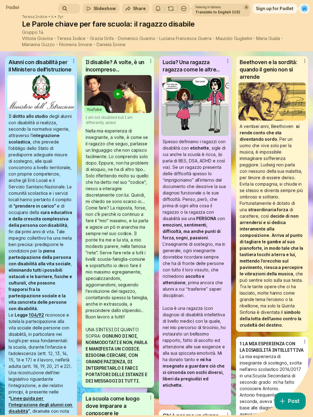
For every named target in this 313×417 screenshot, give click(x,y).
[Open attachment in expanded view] (41, 93)
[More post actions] (69, 63)
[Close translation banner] (246, 7)
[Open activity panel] (158, 8)
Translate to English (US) (217, 12)
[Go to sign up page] (304, 8)
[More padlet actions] (184, 8)
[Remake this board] (171, 8)
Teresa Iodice (34, 17)
